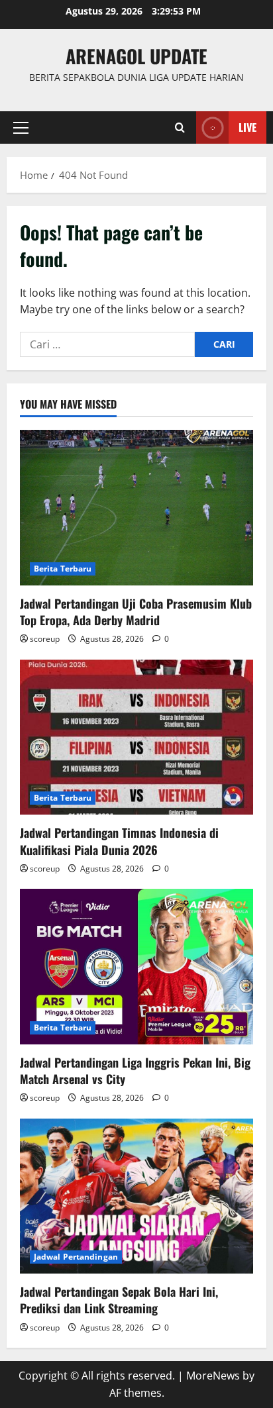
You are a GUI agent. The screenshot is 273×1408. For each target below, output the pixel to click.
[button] (21, 128)
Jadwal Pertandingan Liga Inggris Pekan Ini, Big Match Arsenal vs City (135, 1070)
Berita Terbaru (62, 568)
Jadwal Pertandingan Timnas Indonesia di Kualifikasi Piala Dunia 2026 (119, 841)
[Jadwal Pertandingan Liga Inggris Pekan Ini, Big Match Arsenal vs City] (136, 966)
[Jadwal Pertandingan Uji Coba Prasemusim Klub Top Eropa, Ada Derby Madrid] (136, 507)
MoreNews (213, 1375)
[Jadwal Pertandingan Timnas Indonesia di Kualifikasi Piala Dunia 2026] (136, 737)
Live (247, 127)
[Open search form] (180, 127)
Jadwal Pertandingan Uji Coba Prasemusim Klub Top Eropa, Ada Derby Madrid (136, 612)
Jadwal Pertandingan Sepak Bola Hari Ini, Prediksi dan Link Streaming (119, 1300)
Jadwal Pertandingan (76, 1256)
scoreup (45, 638)
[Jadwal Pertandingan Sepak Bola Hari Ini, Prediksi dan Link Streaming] (136, 1196)
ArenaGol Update (136, 56)
